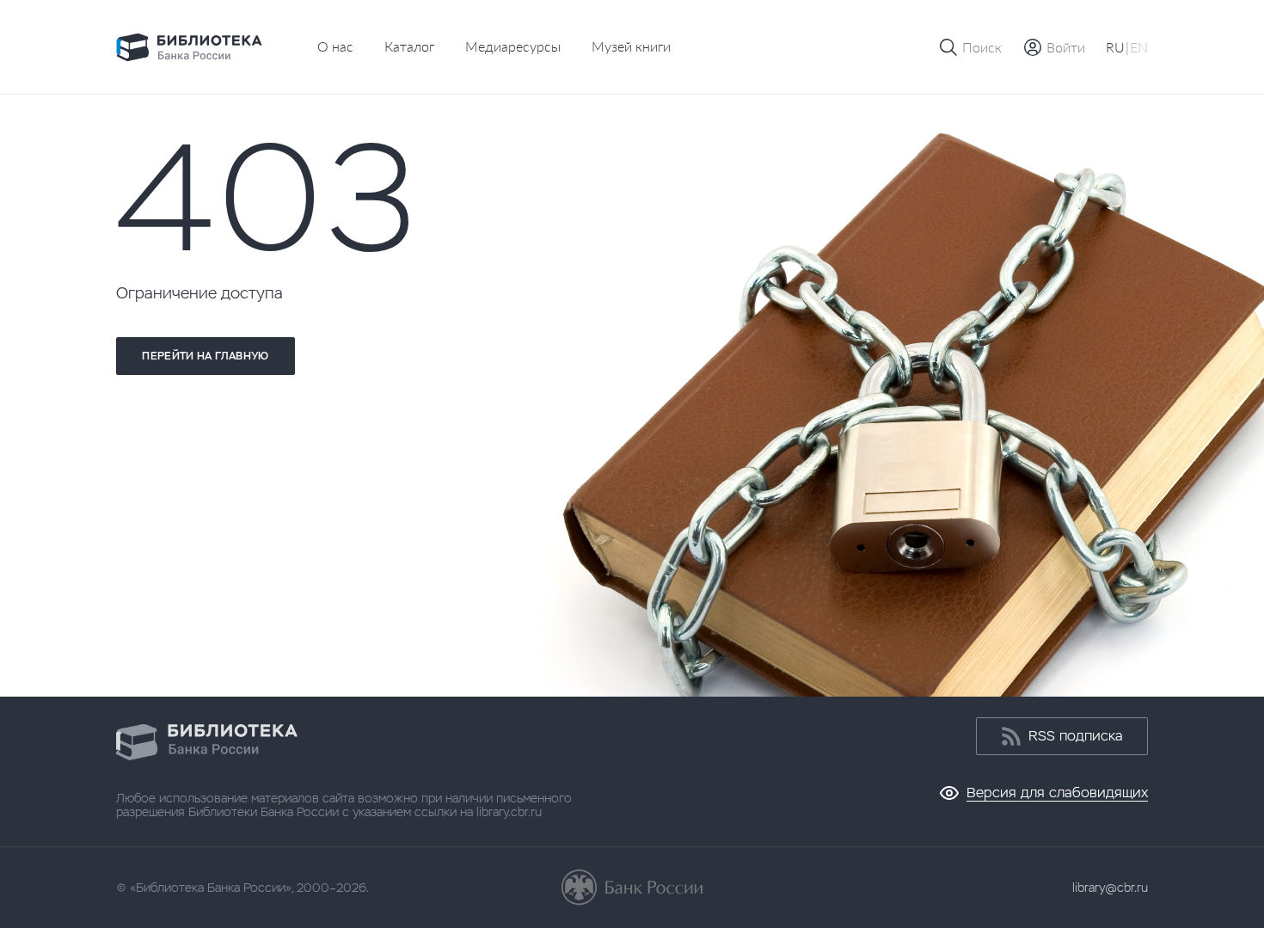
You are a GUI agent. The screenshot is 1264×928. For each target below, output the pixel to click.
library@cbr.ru (1110, 887)
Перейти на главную (205, 356)
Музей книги (631, 46)
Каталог (409, 46)
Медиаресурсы (513, 46)
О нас (335, 46)
